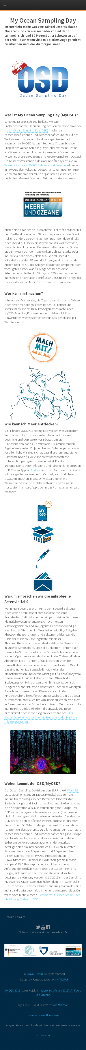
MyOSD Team (35, 974)
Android (36, 470)
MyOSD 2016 (12, 990)
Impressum (43, 1035)
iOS (50, 470)
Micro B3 (73, 790)
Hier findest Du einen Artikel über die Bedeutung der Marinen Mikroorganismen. (40, 717)
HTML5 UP (63, 979)
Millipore (63, 1005)
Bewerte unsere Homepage (43, 1015)
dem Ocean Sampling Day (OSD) (27, 130)
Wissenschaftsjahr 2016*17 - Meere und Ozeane (35, 165)
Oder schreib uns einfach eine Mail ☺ (43, 932)
